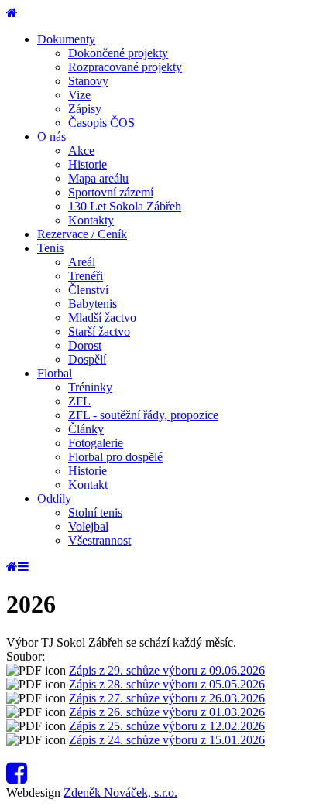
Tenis (50, 247)
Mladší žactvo (102, 317)
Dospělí (87, 359)
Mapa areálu (98, 178)
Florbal (54, 373)
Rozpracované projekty (125, 66)
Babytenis (92, 303)
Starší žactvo (99, 331)
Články (86, 428)
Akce (81, 150)
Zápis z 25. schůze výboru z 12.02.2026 (167, 726)
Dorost (84, 345)
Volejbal (88, 526)
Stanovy (88, 80)
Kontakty (91, 220)
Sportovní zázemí (110, 192)
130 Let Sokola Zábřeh (124, 206)
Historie (87, 164)
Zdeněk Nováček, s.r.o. (120, 792)
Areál (81, 261)
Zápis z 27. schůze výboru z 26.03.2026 (167, 698)
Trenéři (85, 275)
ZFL (79, 401)
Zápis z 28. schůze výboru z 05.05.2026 (167, 684)
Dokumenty (66, 39)
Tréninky (90, 387)
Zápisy (84, 108)
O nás (51, 136)
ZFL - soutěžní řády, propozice (143, 415)
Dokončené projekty (118, 53)
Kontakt (88, 484)
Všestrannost (99, 540)
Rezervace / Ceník (82, 234)
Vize (79, 94)
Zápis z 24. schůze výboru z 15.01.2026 (167, 739)
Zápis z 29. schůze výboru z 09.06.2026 (167, 670)
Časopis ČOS (101, 122)
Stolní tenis (95, 512)
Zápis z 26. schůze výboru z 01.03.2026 (167, 712)
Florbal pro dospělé (115, 456)
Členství (88, 289)
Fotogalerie (95, 442)
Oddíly (54, 498)
